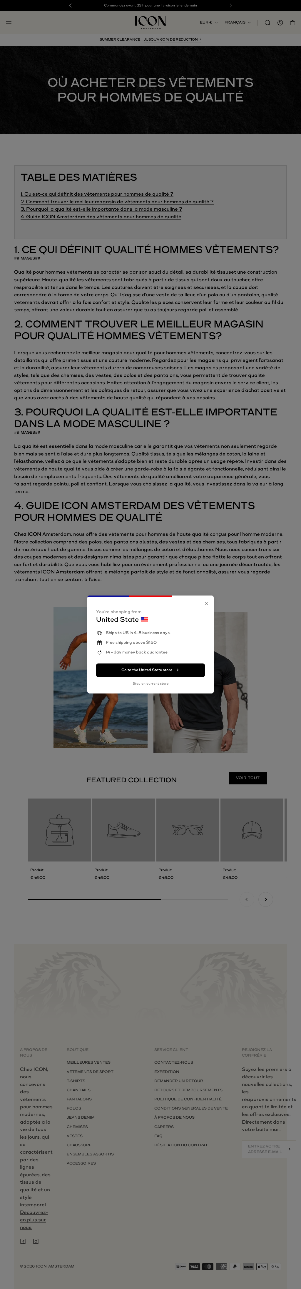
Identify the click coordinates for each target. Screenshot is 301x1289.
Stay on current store (151, 684)
